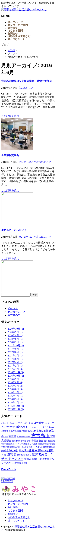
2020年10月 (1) (16, 328)
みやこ (15, 423)
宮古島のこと (26, 87)
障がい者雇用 (28, 450)
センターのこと (27, 162)
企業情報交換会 (10, 155)
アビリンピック (24, 423)
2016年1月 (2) (15, 402)
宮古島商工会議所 (24, 436)
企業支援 (4, 431)
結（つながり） (16, 520)
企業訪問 (12, 431)
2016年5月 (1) (15, 392)
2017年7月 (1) (15, 355)
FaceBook (8, 469)
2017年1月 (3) (15, 369)
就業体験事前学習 (19, 441)
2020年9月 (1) (15, 332)
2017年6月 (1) (15, 359)
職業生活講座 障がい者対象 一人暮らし (26, 447)
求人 (29, 444)
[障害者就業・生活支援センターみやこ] (24, 9)
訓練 (3, 451)
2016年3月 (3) (15, 399)
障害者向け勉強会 (24, 455)
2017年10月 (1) (16, 345)
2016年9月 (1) (15, 379)
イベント (13, 308)
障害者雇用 (19, 463)
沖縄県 (34, 444)
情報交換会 (37, 440)
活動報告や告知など (19, 517)
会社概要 (13, 507)
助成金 (19, 431)
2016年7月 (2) (15, 385)
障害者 (11, 454)
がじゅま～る (6, 423)
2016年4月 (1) (15, 395)
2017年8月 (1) (15, 352)
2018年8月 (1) (15, 338)
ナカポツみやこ (21, 427)
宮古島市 (40, 435)
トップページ (15, 500)
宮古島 (12, 436)
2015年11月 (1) (16, 409)
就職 (28, 441)
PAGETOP (7, 481)
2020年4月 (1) (15, 335)
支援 (3, 444)
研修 (7, 447)
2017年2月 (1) (15, 365)
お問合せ (13, 514)
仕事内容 (50, 427)
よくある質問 (15, 510)
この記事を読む (10, 116)
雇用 (25, 463)
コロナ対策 (37, 422)
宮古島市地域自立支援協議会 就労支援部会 (26, 81)
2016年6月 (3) (15, 389)
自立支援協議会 (49, 447)
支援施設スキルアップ (14, 444)
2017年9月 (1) (15, 349)
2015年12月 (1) (16, 406)
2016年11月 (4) (16, 372)
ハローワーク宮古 (39, 427)
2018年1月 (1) (15, 342)
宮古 (6, 436)
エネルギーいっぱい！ (14, 230)
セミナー (47, 423)
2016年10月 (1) (16, 375)
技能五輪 (51, 441)
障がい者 (11, 450)
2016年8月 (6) (15, 382)
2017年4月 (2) (15, 362)
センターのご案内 (18, 503)
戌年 (46, 441)
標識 (25, 444)
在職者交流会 (27, 431)
